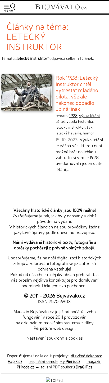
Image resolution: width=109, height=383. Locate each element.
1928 (73, 115)
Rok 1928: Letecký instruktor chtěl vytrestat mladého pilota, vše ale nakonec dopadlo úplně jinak (77, 93)
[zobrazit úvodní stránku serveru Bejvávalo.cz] (61, 10)
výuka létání (89, 115)
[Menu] (9, 7)
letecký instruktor (70, 127)
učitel (60, 121)
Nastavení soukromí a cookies (54, 338)
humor (88, 133)
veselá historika (79, 121)
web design (54, 328)
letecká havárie (68, 133)
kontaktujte (59, 280)
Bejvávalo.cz (70, 295)
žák (89, 127)
